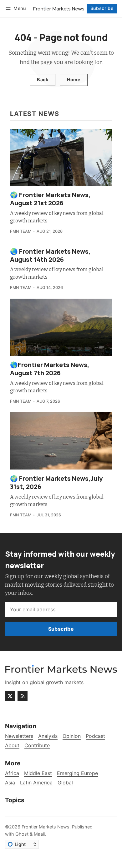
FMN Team (20, 231)
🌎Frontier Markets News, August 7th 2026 (49, 368)
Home (74, 79)
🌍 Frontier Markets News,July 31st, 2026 (56, 482)
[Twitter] (10, 696)
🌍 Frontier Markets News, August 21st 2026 (50, 199)
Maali (39, 834)
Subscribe (102, 8)
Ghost (21, 834)
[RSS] (23, 696)
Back (42, 79)
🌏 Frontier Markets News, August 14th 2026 (50, 255)
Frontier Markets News (45, 826)
